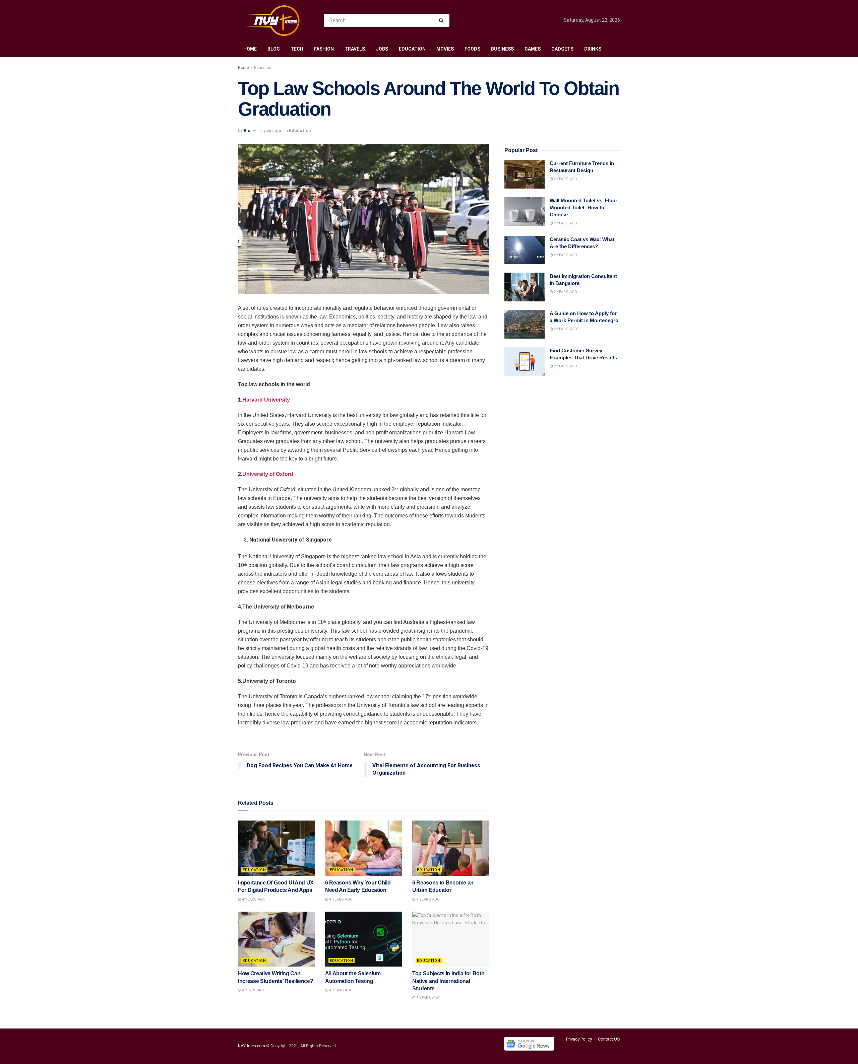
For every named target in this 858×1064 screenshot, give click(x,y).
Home (250, 49)
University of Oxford (267, 474)
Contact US (609, 1039)
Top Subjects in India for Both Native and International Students (448, 981)
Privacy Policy (579, 1039)
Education (412, 49)
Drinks (592, 49)
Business (502, 49)
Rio (247, 130)
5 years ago (271, 130)
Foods (472, 49)
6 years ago (427, 998)
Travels (355, 49)
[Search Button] (442, 20)
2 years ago (565, 179)
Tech (297, 49)
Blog (273, 49)
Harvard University (266, 400)
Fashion (324, 49)
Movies (445, 49)
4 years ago (253, 899)
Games (533, 49)
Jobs (382, 49)
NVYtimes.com (251, 1046)
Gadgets (562, 49)
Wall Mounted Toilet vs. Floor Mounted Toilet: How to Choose (583, 207)
